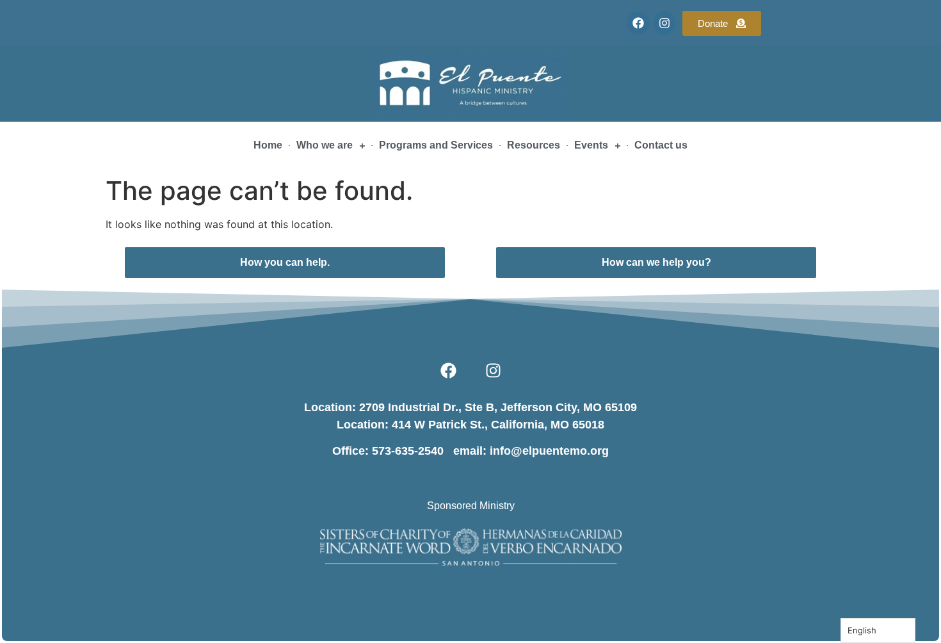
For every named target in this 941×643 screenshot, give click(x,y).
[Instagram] (664, 23)
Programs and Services (436, 145)
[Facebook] (638, 23)
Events (591, 145)
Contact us (661, 145)
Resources (533, 145)
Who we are (324, 145)
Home (267, 145)
